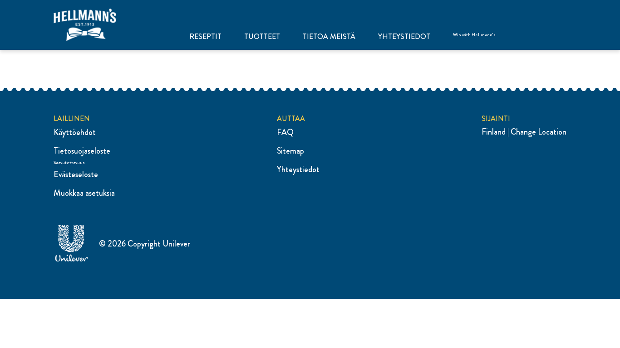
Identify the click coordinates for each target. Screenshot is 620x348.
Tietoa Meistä (329, 37)
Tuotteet (262, 37)
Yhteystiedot (404, 37)
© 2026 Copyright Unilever (144, 244)
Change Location (538, 132)
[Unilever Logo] (72, 260)
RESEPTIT (205, 37)
